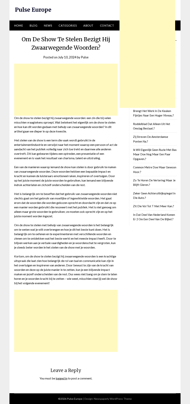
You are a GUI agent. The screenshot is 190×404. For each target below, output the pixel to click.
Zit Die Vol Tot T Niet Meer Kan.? (153, 206)
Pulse (85, 57)
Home (18, 25)
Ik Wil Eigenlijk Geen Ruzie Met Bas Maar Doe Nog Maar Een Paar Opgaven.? (155, 154)
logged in (61, 378)
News (48, 25)
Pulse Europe (33, 9)
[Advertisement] (66, 90)
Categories (68, 25)
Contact (107, 25)
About (88, 25)
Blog (33, 25)
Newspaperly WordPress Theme (113, 398)
